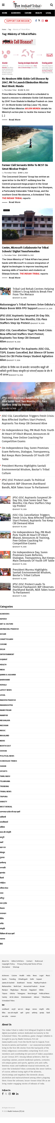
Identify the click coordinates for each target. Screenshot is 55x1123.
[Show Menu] (3, 4)
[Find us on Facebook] (2, 1094)
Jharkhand (5, 680)
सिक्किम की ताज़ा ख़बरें (7, 934)
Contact (29, 961)
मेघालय (2, 908)
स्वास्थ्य (2, 939)
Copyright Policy (8, 964)
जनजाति (3, 868)
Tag (9, 29)
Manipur (4, 715)
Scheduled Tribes (8, 761)
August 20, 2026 (46, 309)
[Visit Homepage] (27, 5)
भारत (1, 893)
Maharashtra (6, 705)
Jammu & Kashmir (8, 675)
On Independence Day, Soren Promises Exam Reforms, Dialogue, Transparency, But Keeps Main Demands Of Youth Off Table (34, 556)
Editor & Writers (17, 961)
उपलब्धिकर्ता (4, 822)
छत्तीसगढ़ (3, 863)
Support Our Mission (17, 21)
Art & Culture (6, 624)
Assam (3, 634)
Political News (7, 756)
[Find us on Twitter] (6, 1094)
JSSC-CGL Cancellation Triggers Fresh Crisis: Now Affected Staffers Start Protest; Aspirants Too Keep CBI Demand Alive (28, 419)
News (2, 741)
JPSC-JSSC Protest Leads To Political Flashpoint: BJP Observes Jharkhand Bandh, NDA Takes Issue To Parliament (25, 483)
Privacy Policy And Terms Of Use (29, 964)
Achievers (16, 13)
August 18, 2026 (14, 342)
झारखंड (2, 873)
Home (4, 13)
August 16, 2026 (16, 375)
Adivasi (6, 41)
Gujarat (3, 659)
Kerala (3, 685)
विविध (2, 918)
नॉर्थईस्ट (3, 883)
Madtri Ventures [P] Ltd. (16, 1111)
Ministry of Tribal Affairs (21, 29)
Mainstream (5, 710)
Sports (3, 771)
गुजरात (2, 857)
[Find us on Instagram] (10, 1094)
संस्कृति (2, 928)
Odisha (3, 751)
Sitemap (16, 967)
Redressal (39, 961)
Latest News (6, 690)
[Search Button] (51, 4)
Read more (15, 119)
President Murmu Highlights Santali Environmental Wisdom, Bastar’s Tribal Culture (25, 469)
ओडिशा (2, 827)
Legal (48, 13)
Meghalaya (5, 720)
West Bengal (6, 807)
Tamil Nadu (5, 776)
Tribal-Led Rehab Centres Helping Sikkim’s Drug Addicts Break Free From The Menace (33, 291)
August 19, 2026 (38, 323)
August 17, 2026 (14, 360)
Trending (4, 786)
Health (38, 13)
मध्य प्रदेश (3, 903)
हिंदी (1, 944)
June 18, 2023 (24, 90)
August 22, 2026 (20, 298)
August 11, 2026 (20, 596)
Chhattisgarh (6, 639)
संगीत (2, 923)
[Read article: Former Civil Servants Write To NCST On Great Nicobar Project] (27, 143)
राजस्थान (3, 913)
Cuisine (28, 13)
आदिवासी (3, 817)
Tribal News (5, 791)
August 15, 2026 (20, 547)
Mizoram (4, 725)
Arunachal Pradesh (9, 629)
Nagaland (4, 735)
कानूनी (2, 837)
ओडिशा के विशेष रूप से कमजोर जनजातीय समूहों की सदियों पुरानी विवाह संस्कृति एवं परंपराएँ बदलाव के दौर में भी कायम (26, 371)
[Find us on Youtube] (13, 1094)
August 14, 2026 (20, 579)
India (2, 670)
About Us (5, 961)
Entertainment (7, 654)
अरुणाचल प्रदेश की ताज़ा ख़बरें (10, 812)
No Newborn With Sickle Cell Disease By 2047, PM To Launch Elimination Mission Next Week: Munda (25, 82)
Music (2, 730)
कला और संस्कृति (5, 832)
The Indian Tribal (10, 90)
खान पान (3, 847)
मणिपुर (2, 898)
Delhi (6, 127)
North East (5, 746)
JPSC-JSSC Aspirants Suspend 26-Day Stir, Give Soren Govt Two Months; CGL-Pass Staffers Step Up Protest (25, 319)
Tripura (3, 796)
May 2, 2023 (23, 173)
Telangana (5, 781)
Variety (3, 802)
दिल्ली (2, 878)
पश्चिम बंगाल (4, 888)
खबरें (1, 842)
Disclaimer (6, 967)
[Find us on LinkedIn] (17, 1094)
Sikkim (3, 766)
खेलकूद (2, 852)
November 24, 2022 (26, 255)
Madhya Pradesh (8, 700)
